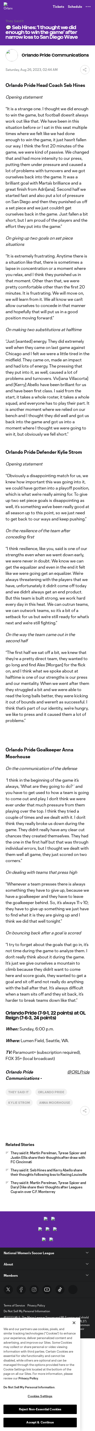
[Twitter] (8, 1289)
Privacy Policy (28, 1378)
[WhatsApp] (72, 1289)
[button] (88, 6)
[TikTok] (60, 1289)
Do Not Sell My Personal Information (29, 1387)
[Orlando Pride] (8, 6)
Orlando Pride (51, 1092)
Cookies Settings (40, 1396)
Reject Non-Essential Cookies (40, 1409)
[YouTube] (47, 1289)
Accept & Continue (40, 1422)
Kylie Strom (19, 1102)
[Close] (74, 1323)
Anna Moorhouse (54, 1102)
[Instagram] (34, 1289)
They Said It (18, 1092)
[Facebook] (21, 1289)
